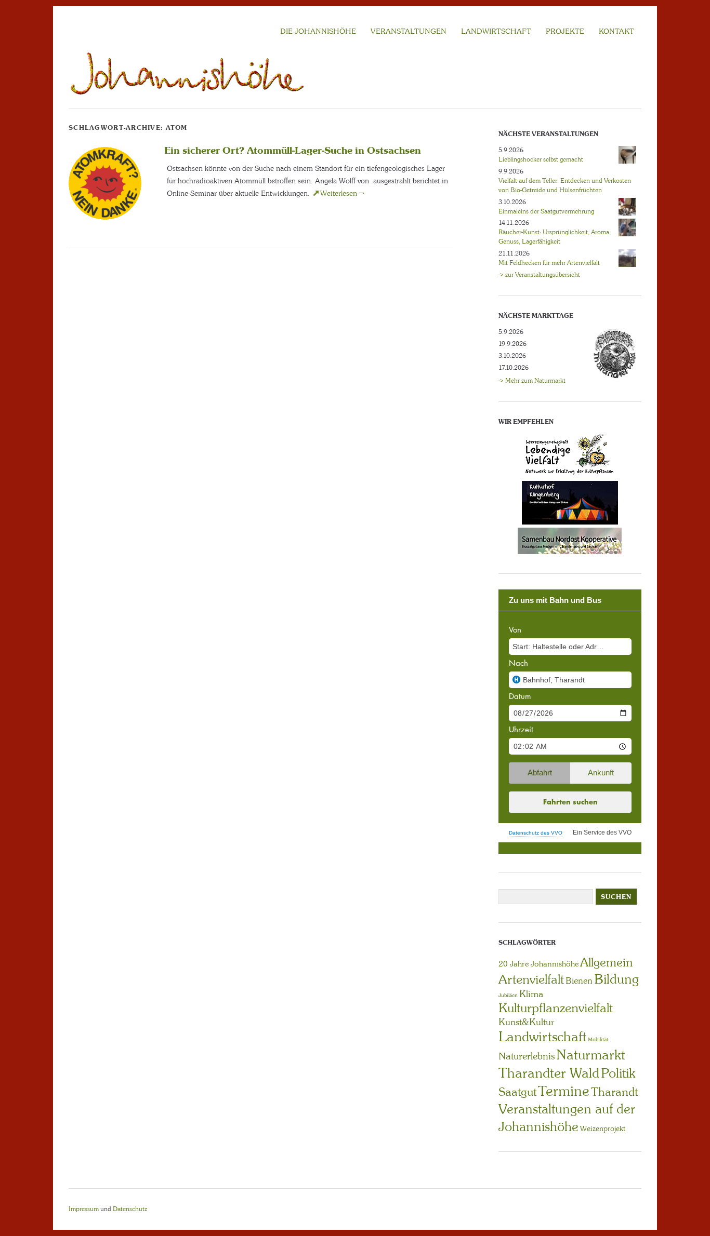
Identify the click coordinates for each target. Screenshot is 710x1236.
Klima (531, 994)
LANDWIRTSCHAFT (496, 31)
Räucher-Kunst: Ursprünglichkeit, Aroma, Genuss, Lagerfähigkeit (554, 237)
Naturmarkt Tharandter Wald (561, 1064)
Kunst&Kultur (526, 1022)
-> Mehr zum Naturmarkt (532, 381)
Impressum (84, 1209)
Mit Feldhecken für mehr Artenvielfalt (549, 263)
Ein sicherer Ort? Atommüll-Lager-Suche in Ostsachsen (292, 150)
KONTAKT (616, 31)
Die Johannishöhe (318, 31)
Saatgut (517, 1091)
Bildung (616, 979)
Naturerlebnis (526, 1056)
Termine (563, 1091)
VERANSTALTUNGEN (408, 31)
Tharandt (614, 1091)
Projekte (565, 31)
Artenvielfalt (531, 979)
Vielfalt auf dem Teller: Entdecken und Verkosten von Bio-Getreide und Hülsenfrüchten (564, 185)
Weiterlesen (342, 193)
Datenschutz (130, 1209)
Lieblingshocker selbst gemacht (540, 159)
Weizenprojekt (602, 1128)
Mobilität (598, 1039)
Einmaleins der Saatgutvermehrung (546, 211)
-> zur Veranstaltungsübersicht (539, 275)
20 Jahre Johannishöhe (538, 964)
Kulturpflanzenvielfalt (555, 1008)
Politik (618, 1073)
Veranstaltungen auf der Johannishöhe (566, 1117)
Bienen (579, 980)
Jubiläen (508, 995)
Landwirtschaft (542, 1036)
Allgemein (606, 962)
